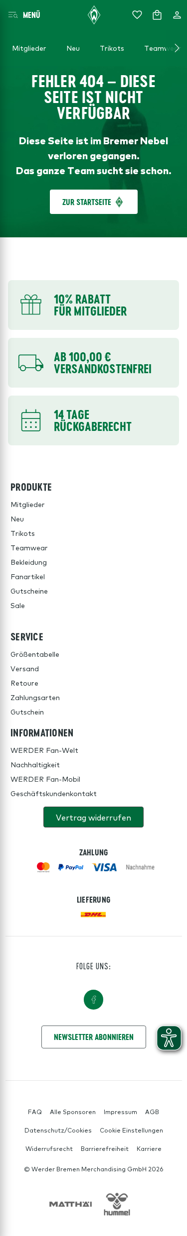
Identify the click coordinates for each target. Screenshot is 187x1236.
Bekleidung (28, 561)
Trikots (22, 532)
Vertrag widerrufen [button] (93, 817)
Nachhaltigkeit (35, 764)
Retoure (24, 682)
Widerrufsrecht (49, 1148)
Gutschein (27, 711)
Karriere (149, 1148)
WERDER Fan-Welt (44, 749)
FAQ (35, 1112)
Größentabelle (34, 653)
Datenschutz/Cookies (58, 1130)
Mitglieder (27, 504)
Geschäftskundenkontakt (53, 793)
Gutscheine (29, 590)
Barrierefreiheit (105, 1148)
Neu (17, 518)
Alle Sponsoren (73, 1112)
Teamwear (29, 547)
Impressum (120, 1112)
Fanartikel (27, 576)
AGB (152, 1112)
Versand (24, 668)
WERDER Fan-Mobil (45, 778)
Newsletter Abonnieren (94, 1036)
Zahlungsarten (35, 697)
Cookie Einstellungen (131, 1130)
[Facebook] (94, 1000)
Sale (17, 605)
